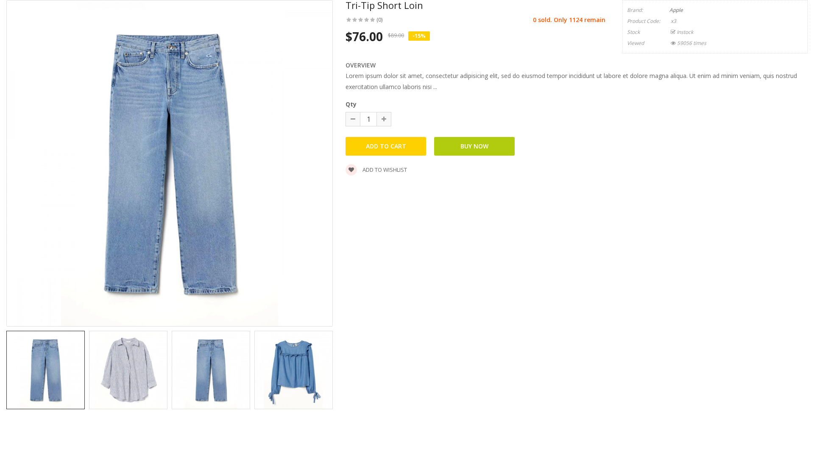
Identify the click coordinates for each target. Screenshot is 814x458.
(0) (379, 19)
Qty (351, 104)
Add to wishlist (384, 169)
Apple (676, 10)
